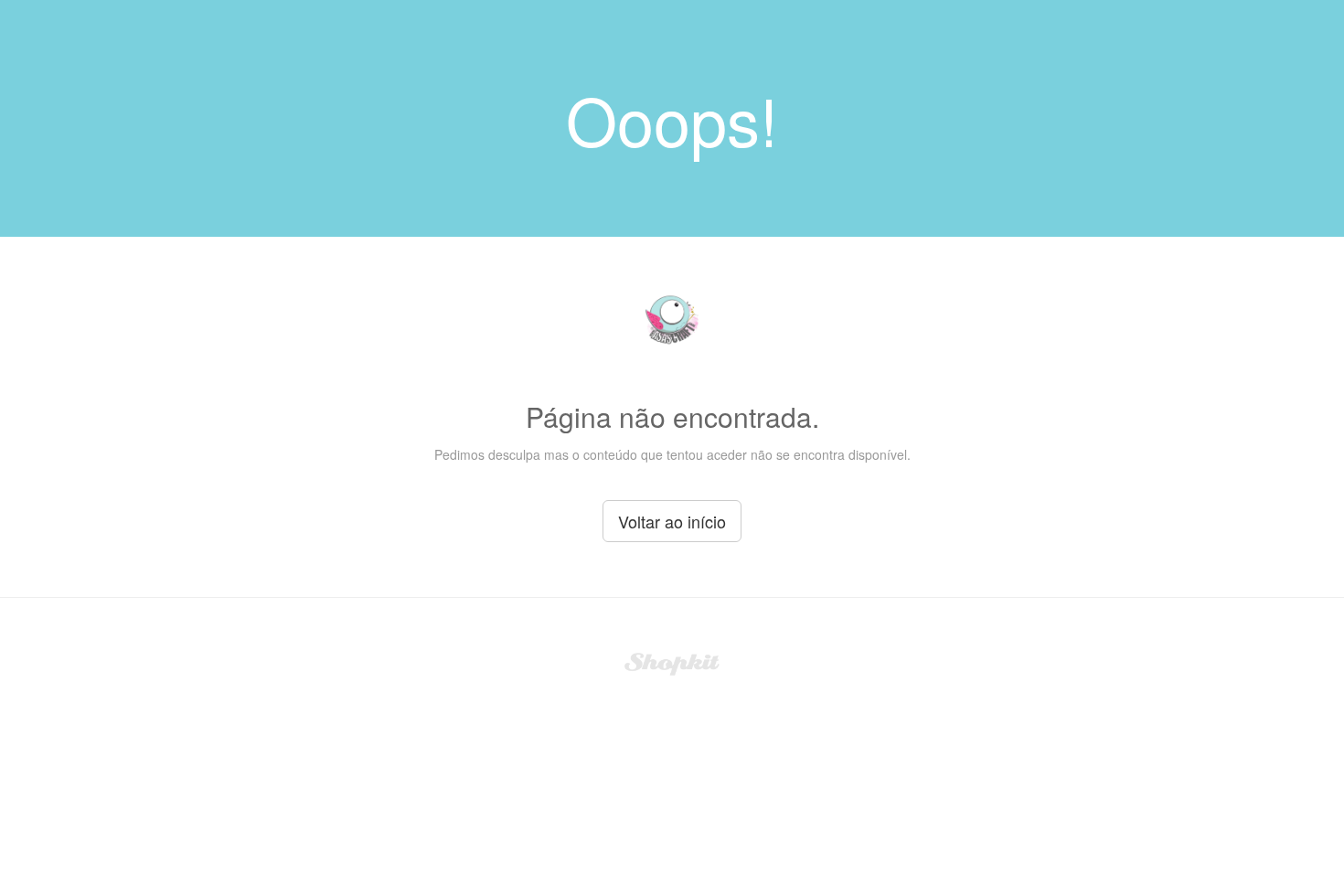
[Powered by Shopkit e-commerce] (672, 662)
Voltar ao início (672, 521)
